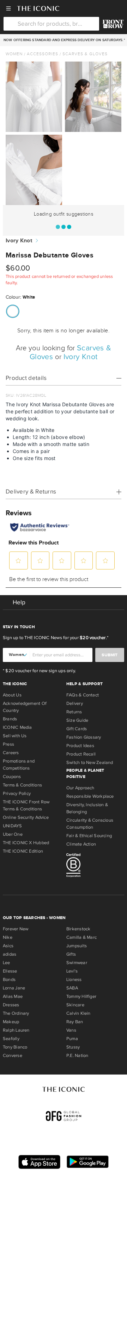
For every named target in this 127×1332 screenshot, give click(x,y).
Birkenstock (78, 928)
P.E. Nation (77, 1055)
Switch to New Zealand (89, 762)
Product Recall (81, 754)
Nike (7, 937)
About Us (12, 695)
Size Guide (77, 720)
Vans (71, 1030)
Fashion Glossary (83, 737)
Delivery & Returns (31, 491)
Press (8, 744)
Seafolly (11, 1038)
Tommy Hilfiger (81, 996)
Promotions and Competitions (19, 765)
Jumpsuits (76, 945)
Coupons (12, 776)
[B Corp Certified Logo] (95, 866)
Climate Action (81, 844)
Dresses (11, 1004)
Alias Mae (13, 996)
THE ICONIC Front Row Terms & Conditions (26, 805)
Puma (72, 1038)
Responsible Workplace (90, 796)
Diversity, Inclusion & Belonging (87, 808)
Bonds (9, 979)
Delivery (74, 703)
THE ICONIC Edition (23, 851)
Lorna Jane (14, 988)
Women (14, 53)
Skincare (75, 1004)
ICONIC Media (17, 727)
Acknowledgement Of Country (25, 707)
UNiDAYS (12, 825)
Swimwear (76, 962)
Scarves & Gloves (85, 53)
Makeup (11, 1021)
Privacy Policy (17, 793)
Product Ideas (80, 745)
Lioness (74, 979)
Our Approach (80, 787)
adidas (9, 954)
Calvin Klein (78, 1013)
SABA (72, 988)
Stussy (73, 1047)
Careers (11, 752)
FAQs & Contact (82, 695)
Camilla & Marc (81, 937)
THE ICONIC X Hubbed (26, 842)
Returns (74, 711)
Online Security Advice (26, 817)
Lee (6, 962)
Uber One (13, 834)
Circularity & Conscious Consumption (89, 824)
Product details (26, 378)
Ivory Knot (19, 240)
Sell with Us (15, 735)
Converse (12, 1055)
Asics (8, 945)
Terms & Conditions (22, 785)
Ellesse (10, 971)
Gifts (71, 954)
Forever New (15, 928)
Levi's (72, 971)
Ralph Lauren (16, 1030)
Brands (10, 718)
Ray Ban (74, 1021)
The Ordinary (16, 1013)
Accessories (42, 53)
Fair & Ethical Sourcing (89, 835)
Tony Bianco (15, 1047)
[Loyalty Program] (113, 24)
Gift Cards (76, 728)
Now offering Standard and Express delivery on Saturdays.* (63, 40)
